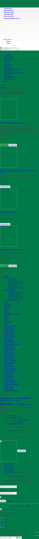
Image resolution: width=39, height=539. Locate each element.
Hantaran (7, 304)
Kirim (19, 537)
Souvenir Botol (8, 338)
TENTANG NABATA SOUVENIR (13, 73)
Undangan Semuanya (11, 390)
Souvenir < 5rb (12, 280)
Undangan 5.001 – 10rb (15, 298)
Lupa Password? (13, 501)
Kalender (7, 308)
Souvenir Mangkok (10, 360)
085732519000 (9, 12)
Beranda (8, 55)
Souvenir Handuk (9, 350)
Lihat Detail (12, 145)
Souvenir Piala (8, 364)
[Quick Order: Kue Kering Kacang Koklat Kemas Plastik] (1, 121)
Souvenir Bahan (9, 332)
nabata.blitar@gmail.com (12, 18)
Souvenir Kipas (8, 356)
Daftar (28, 506)
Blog (5, 81)
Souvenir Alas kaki (10, 326)
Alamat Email (4, 484)
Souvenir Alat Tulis (10, 328)
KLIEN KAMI (7, 65)
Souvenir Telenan (9, 380)
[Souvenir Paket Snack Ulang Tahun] (8, 236)
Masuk (3, 501)
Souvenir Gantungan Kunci (12, 344)
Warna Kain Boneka (10, 77)
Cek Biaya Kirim (9, 59)
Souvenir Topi (8, 386)
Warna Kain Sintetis (10, 79)
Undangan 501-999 (14, 300)
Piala (5, 320)
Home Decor (8, 306)
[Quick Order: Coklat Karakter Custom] (1, 210)
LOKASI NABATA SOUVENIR (12, 69)
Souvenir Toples (9, 388)
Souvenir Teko (8, 378)
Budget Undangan (9, 290)
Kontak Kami (8, 8)
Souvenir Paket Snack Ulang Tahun (11, 250)
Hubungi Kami (5, 187)
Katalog (6, 63)
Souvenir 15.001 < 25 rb (15, 282)
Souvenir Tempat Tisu (11, 382)
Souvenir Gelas (8, 346)
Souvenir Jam (8, 352)
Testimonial (7, 75)
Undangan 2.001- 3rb (14, 294)
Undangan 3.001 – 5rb (15, 296)
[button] (18, 49)
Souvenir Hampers (10, 348)
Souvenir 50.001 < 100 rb (16, 288)
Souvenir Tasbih (9, 376)
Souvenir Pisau (8, 366)
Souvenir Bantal (9, 334)
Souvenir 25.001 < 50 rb (15, 284)
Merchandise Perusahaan (12, 314)
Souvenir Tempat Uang (11, 384)
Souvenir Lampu (9, 358)
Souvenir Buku (8, 340)
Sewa (6, 324)
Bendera (6, 276)
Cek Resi (6, 61)
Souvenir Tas (8, 374)
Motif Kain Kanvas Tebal (11, 71)
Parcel (6, 318)
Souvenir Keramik (9, 354)
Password (3, 490)
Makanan (7, 312)
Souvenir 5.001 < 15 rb (15, 286)
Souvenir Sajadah (9, 368)
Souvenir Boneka (9, 336)
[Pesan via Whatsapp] (0, 24)
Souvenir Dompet (9, 342)
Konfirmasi (7, 67)
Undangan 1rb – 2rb (14, 292)
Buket (6, 302)
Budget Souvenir (9, 278)
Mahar (6, 310)
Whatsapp (4, 145)
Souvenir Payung (9, 362)
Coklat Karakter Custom (7, 212)
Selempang (7, 322)
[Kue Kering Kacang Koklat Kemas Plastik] (8, 109)
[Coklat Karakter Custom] (8, 198)
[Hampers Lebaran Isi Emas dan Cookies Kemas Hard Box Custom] (8, 157)
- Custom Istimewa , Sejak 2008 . (16, 404)
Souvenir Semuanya (10, 370)
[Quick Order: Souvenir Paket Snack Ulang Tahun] (1, 247)
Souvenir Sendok (9, 372)
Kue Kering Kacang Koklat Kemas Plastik (12, 123)
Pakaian (6, 316)
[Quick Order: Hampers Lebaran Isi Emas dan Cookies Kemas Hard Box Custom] (1, 168)
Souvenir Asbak (9, 330)
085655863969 (9, 10)
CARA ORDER (8, 57)
